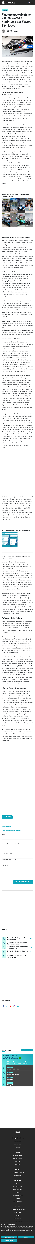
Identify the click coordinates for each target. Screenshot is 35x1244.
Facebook (3, 1006)
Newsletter (18, 1006)
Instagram (14, 1006)
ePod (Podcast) (18, 1201)
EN (29, 2)
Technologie (17, 1212)
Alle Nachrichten (17, 1186)
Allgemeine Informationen (17, 1209)
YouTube (10, 1006)
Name (5, 834)
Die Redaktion (17, 1135)
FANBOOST (18, 1215)
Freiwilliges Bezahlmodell (17, 1138)
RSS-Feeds (17, 1183)
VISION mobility (17, 1158)
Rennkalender (17, 1218)
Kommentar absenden (22, 882)
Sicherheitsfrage (7, 853)
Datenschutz (17, 1144)
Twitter (7, 1006)
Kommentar (6, 865)
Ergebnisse (17, 1192)
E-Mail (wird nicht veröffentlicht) (12, 844)
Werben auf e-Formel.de (17, 1172)
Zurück (8, 817)
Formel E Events (26, 1050)
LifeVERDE (17, 1161)
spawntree (17, 1164)
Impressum (17, 1141)
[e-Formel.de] (8, 2)
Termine (17, 1198)
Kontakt (17, 1147)
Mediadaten (17, 1175)
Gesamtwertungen (18, 1195)
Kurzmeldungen (17, 1189)
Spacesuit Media (17, 1155)
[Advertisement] (17, 761)
